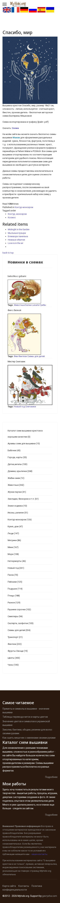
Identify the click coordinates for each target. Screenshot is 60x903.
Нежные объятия (16, 239)
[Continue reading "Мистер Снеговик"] (30, 385)
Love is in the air (15, 243)
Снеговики (30, 406)
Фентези (22, 356)
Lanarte (35, 305)
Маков (16, 137)
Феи (16, 356)
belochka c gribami (17, 276)
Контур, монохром (17, 214)
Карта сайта (9, 886)
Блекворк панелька (18, 236)
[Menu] (4, 4)
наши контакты (39, 854)
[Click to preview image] (30, 70)
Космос (12, 217)
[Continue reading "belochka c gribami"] (30, 291)
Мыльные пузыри (17, 233)
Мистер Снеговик (16, 361)
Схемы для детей (36, 356)
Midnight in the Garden (19, 229)
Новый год (19, 406)
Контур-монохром (24, 207)
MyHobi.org (45, 871)
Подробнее (51, 777)
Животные (19, 305)
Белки (28, 305)
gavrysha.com (49, 896)
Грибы (43, 305)
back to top (8, 252)
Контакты (23, 886)
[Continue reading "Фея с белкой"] (30, 334)
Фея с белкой (14, 310)
